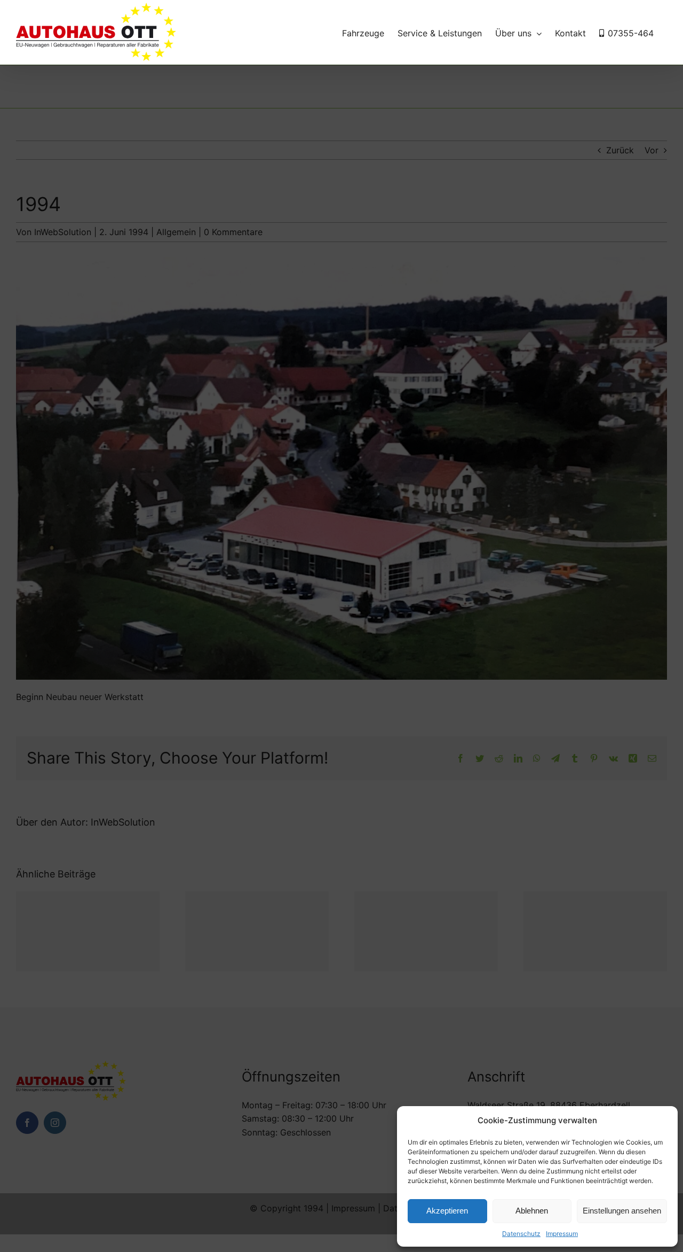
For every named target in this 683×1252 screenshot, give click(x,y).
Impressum (562, 1234)
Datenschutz (521, 1234)
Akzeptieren (447, 1210)
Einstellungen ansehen (622, 1210)
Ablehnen (531, 1210)
